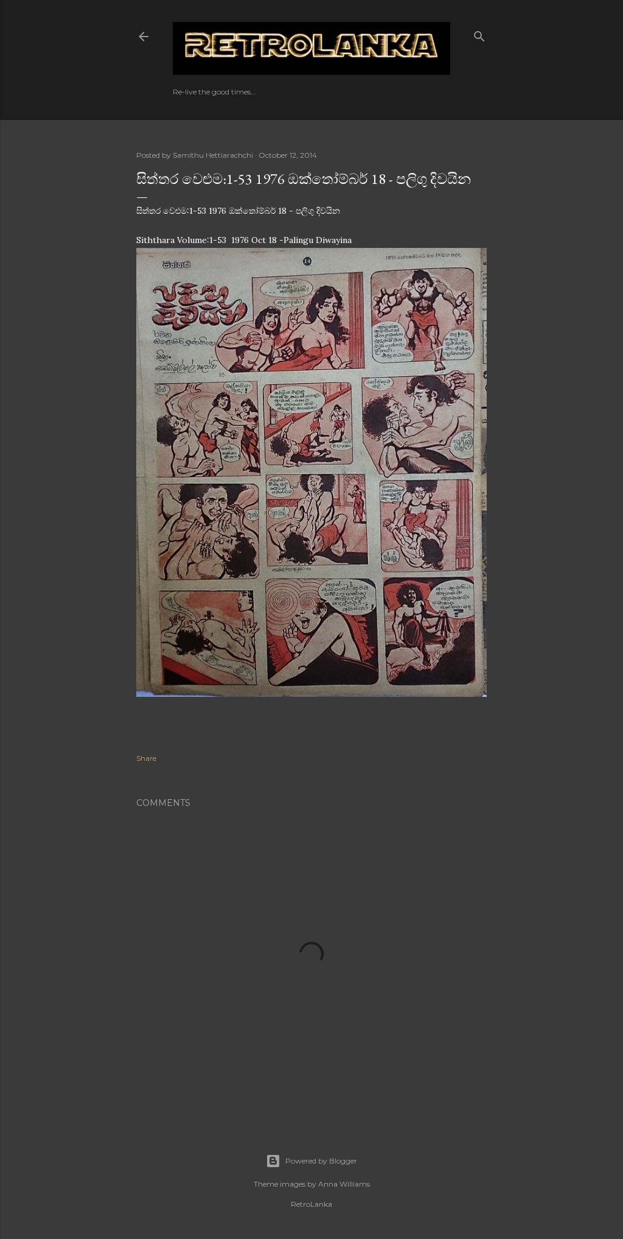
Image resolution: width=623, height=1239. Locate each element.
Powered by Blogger (321, 1160)
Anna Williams (344, 1183)
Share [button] (146, 758)
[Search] (479, 34)
